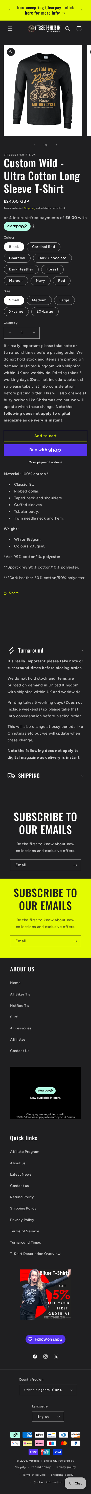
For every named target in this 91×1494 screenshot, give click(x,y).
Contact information (48, 1482)
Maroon (16, 280)
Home (15, 983)
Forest (52, 269)
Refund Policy (22, 1197)
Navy (40, 280)
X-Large (16, 311)
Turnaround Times (25, 1242)
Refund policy (41, 1467)
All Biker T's (20, 994)
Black (14, 247)
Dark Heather (21, 269)
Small (14, 300)
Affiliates (18, 1039)
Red (61, 280)
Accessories (21, 1028)
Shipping (30, 208)
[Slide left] (34, 145)
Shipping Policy (23, 1208)
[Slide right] (56, 145)
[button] (10, 28)
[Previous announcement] (9, 10)
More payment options (45, 462)
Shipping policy (62, 1474)
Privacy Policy (22, 1220)
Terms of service (34, 1474)
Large (64, 300)
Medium (39, 300)
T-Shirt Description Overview (35, 1254)
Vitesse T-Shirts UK (43, 1460)
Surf (13, 1017)
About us (18, 1163)
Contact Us (20, 1051)
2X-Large (45, 311)
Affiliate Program (24, 1152)
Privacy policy (66, 1467)
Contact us (19, 1186)
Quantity (10, 323)
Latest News (21, 1174)
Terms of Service (24, 1231)
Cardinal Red (43, 247)
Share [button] (14, 593)
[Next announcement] (81, 10)
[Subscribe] (75, 865)
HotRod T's (19, 1006)
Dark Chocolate (52, 258)
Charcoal (17, 258)
